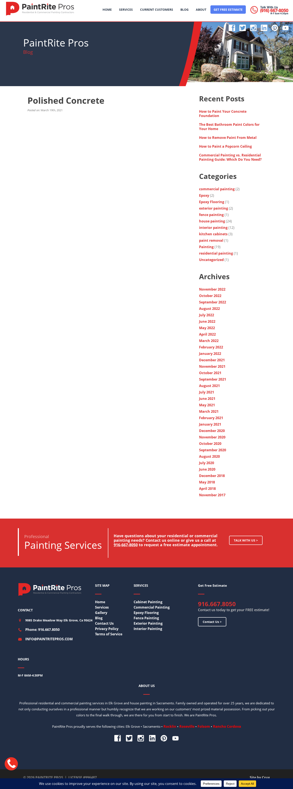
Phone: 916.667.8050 (42, 629)
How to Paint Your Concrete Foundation (222, 113)
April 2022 (207, 334)
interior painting (213, 227)
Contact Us (104, 623)
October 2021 (210, 372)
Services (102, 607)
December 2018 (212, 475)
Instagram (253, 28)
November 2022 (212, 289)
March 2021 (209, 411)
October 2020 (210, 443)
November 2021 (212, 366)
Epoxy (204, 195)
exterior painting (213, 208)
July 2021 (206, 392)
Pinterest (275, 28)
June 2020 (207, 469)
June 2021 (207, 398)
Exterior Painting (148, 623)
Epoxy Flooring (211, 202)
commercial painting (217, 189)
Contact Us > (212, 622)
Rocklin (169, 726)
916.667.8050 (217, 604)
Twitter (242, 28)
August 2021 (209, 385)
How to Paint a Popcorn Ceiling (225, 146)
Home (100, 602)
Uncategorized (211, 259)
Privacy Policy (106, 628)
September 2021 (212, 379)
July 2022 (206, 315)
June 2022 (207, 321)
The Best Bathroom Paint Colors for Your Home (229, 126)
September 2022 (212, 302)
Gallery (101, 612)
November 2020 (212, 437)
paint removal (211, 240)
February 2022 (211, 347)
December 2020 (212, 430)
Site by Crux (260, 777)
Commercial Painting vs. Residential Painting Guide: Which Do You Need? (231, 157)
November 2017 (212, 495)
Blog (99, 618)
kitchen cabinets (213, 234)
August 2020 (209, 456)
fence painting (211, 214)
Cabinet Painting (148, 602)
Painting (206, 246)
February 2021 (211, 418)
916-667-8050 (126, 544)
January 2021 (210, 424)
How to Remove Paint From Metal (228, 137)
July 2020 (206, 462)
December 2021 (212, 360)
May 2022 (207, 328)
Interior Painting (148, 628)
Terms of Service (108, 634)
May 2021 (207, 405)
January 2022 (210, 353)
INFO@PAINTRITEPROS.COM (49, 639)
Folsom (204, 726)
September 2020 (212, 450)
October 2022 (210, 295)
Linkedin (264, 28)
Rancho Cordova (227, 726)
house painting (212, 221)
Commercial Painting (152, 607)
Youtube (285, 28)
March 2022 (209, 340)
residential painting (216, 253)
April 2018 (207, 488)
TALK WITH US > (246, 540)
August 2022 (209, 308)
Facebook (232, 28)
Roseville (187, 726)
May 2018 (207, 482)
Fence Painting (146, 618)
